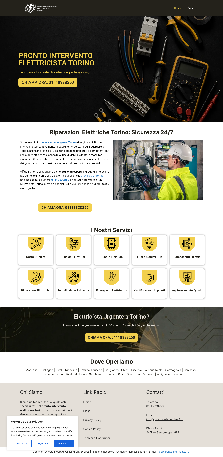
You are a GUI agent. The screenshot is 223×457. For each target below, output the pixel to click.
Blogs (86, 411)
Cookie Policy (92, 429)
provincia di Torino (92, 175)
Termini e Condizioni (96, 438)
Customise (21, 443)
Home (177, 8)
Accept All (63, 443)
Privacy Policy (92, 420)
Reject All (43, 443)
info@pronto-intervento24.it (164, 419)
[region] (42, 433)
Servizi (192, 8)
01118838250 (155, 406)
